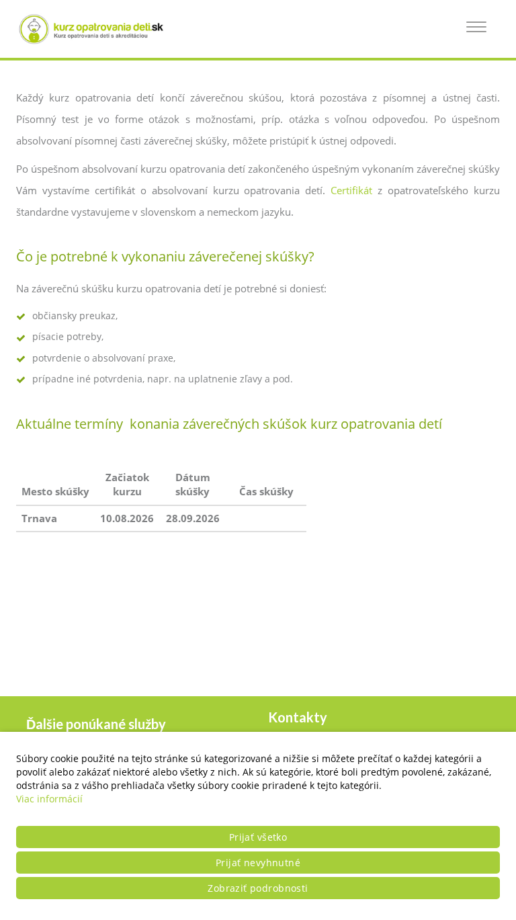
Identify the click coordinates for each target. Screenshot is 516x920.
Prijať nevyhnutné (258, 862)
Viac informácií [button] (49, 798)
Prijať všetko (258, 837)
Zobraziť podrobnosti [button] (258, 888)
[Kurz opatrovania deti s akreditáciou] (96, 29)
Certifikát (351, 190)
